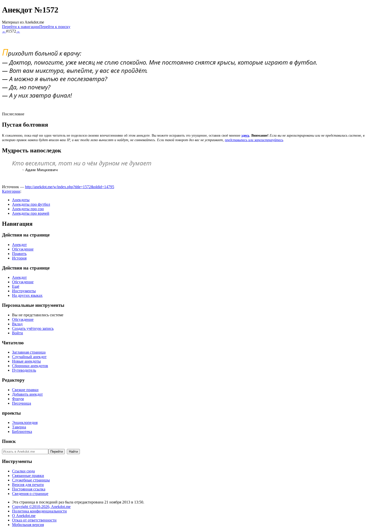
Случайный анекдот (29, 357)
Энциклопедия (25, 422)
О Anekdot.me (24, 515)
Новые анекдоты (26, 361)
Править (19, 253)
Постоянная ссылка (28, 489)
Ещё (15, 286)
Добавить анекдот (27, 394)
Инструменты (24, 291)
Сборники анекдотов (30, 366)
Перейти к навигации (20, 27)
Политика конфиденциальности (39, 511)
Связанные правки (28, 475)
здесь (245, 135)
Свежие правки (25, 390)
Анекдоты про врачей (30, 213)
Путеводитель (24, 370)
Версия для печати (28, 484)
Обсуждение (23, 249)
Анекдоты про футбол (31, 204)
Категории (11, 191)
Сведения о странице (30, 493)
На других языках (27, 295)
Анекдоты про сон (28, 209)
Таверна (19, 427)
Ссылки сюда (23, 471)
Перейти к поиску (54, 27)
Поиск (9, 441)
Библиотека (22, 431)
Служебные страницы (31, 480)
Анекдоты (21, 200)
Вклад (17, 324)
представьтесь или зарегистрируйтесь (254, 140)
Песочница (21, 403)
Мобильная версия (28, 524)
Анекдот (19, 244)
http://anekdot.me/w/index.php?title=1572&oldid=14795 (69, 187)
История (19, 258)
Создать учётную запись (33, 328)
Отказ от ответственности (34, 520)
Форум (18, 399)
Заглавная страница (29, 352)
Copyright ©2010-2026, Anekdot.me (41, 506)
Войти (17, 333)
